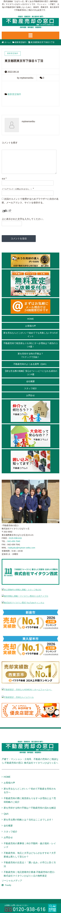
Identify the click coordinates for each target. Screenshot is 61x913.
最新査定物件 (14, 94)
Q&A (6, 814)
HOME (30, 319)
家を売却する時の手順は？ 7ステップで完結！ (30, 355)
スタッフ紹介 (30, 388)
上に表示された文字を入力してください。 (23, 219)
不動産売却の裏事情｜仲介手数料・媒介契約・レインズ (30, 845)
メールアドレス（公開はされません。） (17, 189)
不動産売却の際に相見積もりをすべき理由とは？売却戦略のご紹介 (30, 800)
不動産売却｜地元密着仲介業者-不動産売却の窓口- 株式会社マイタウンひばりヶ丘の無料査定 (29, 874)
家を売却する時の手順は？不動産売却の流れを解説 (30, 808)
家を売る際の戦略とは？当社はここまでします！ (29, 819)
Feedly (8, 885)
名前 (3, 179)
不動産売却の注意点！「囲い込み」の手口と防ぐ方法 (30, 864)
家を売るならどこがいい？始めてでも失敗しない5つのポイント (30, 334)
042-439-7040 (13, 541)
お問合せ (30, 395)
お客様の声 (30, 326)
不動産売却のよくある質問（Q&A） (30, 364)
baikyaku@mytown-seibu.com (21, 548)
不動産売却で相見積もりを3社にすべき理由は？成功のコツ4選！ (30, 345)
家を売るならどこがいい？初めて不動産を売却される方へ (30, 791)
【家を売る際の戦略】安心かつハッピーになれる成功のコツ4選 (30, 373)
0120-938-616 (15, 538)
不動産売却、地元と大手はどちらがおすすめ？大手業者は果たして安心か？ (30, 855)
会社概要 (30, 381)
